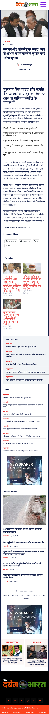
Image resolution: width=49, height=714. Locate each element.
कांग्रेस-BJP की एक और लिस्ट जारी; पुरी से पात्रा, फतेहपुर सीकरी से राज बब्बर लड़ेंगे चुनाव (12, 660)
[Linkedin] (21, 700)
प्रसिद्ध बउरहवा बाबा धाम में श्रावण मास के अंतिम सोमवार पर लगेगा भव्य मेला (23, 134)
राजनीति (5, 558)
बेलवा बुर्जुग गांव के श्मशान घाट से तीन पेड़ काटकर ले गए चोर (23, 153)
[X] (22, 76)
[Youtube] (40, 700)
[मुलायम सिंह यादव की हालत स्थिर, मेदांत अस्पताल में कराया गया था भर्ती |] (12, 304)
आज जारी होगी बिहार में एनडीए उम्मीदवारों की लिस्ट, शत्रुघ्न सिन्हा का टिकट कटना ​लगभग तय (36, 662)
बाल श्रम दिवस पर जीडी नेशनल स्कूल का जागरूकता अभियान (20, 451)
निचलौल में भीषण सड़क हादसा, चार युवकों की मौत (20, 128)
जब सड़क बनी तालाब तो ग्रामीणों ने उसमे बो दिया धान (18, 443)
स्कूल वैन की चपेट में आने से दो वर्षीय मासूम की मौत (21, 140)
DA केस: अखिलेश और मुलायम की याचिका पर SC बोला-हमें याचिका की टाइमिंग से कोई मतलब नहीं (12, 283)
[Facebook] (16, 76)
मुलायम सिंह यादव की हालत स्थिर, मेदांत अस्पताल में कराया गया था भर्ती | (11, 318)
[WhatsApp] (32, 76)
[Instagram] (15, 700)
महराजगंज (9, 343)
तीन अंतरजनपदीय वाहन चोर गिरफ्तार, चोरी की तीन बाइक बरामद (21, 436)
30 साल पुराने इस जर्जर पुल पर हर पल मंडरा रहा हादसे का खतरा (23, 146)
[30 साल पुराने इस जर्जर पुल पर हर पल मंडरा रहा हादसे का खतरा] (24, 510)
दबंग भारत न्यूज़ (27, 64)
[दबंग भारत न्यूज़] (19, 64)
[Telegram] (27, 700)
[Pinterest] (27, 76)
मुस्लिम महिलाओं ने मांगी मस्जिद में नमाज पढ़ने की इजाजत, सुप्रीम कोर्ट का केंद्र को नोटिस (32, 282)
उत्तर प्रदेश (7, 41)
